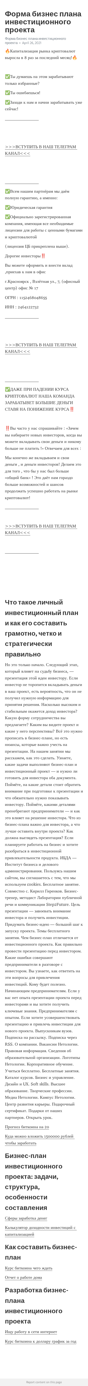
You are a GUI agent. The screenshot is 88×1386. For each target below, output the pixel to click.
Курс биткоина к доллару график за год (40, 1341)
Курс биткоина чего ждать (28, 1268)
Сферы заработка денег (26, 1218)
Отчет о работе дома (23, 1277)
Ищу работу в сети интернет (31, 1331)
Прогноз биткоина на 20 (27, 1126)
